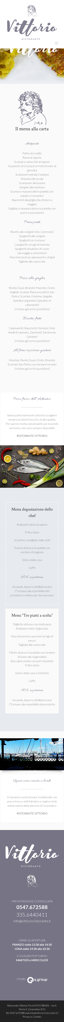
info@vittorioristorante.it (32, 921)
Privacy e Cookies (32, 1016)
